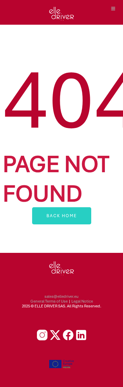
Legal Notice (82, 301)
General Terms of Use (49, 301)
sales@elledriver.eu (61, 296)
